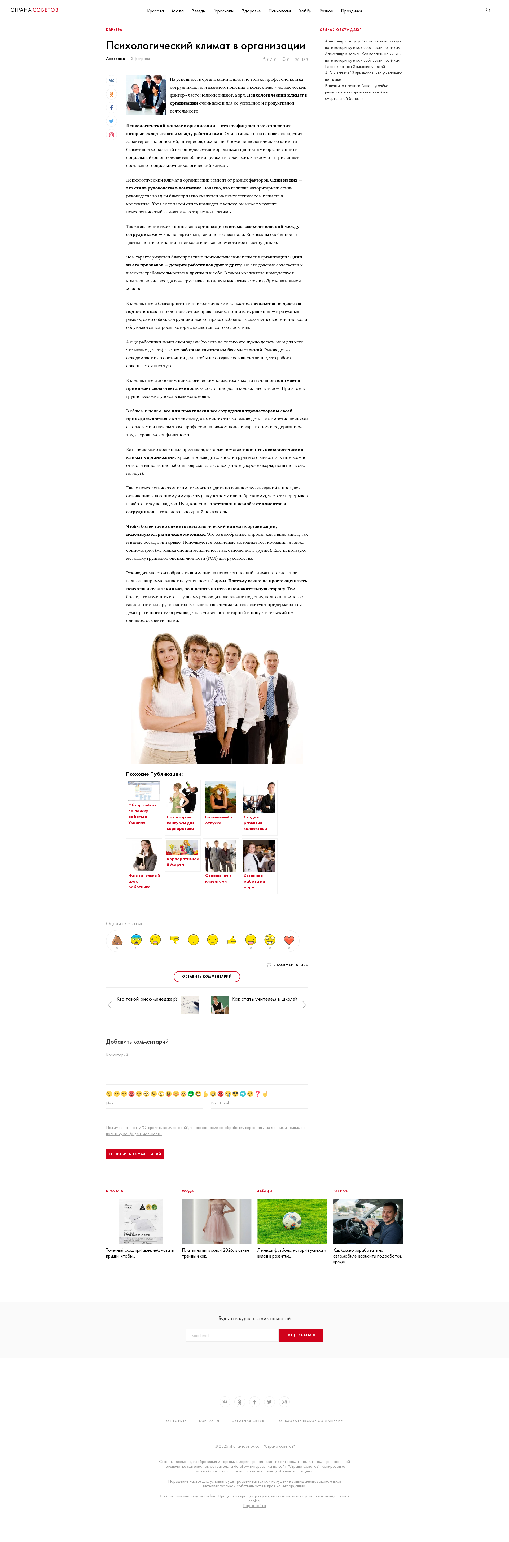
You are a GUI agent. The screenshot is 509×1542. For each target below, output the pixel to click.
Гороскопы (223, 11)
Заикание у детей (369, 66)
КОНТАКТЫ (209, 1421)
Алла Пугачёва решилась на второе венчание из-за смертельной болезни (357, 92)
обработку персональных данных (255, 1127)
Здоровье (251, 11)
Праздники (351, 11)
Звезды (198, 11)
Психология (280, 11)
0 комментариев (290, 965)
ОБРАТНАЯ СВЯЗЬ (248, 1421)
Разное (326, 11)
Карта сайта (254, 1505)
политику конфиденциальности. (134, 1134)
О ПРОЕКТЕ (176, 1421)
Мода (178, 11)
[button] (109, 1005)
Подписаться (301, 1335)
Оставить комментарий (207, 976)
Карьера (114, 30)
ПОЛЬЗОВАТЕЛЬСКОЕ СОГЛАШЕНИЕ (310, 1421)
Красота (155, 11)
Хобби (305, 11)
